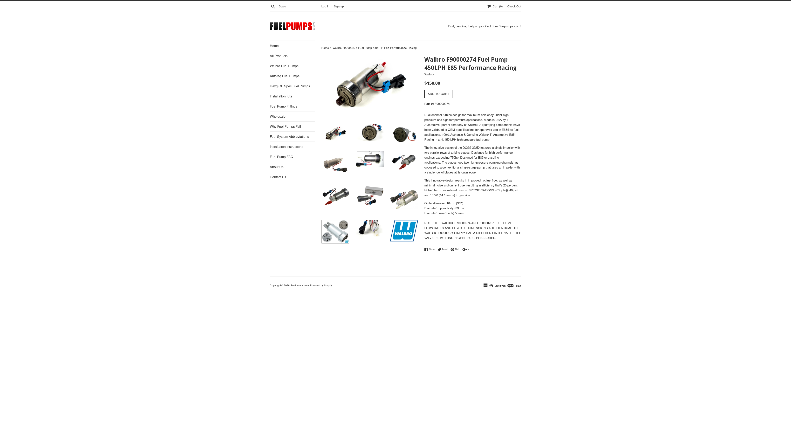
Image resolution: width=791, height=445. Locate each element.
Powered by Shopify (321, 285)
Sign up (339, 6)
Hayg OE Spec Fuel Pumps (290, 86)
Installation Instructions (286, 146)
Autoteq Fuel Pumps (285, 76)
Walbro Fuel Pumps (284, 65)
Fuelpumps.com (300, 285)
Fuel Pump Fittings (283, 106)
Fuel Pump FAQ (281, 156)
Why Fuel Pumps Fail (285, 126)
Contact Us (278, 176)
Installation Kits (281, 96)
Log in (325, 6)
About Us (276, 166)
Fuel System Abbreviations (289, 136)
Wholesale (278, 116)
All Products (279, 55)
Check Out (514, 6)
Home (274, 45)
